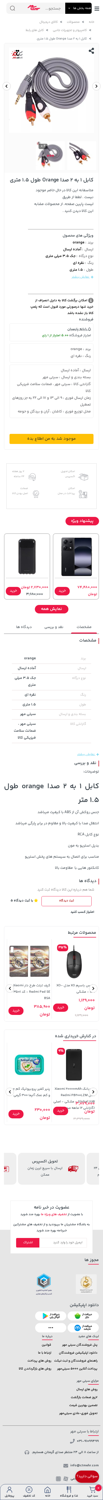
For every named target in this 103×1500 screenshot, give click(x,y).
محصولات (73, 22)
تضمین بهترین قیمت (83, 1405)
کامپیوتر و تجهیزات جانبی (70, 30)
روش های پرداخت (39, 1360)
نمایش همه (51, 609)
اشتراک (28, 1242)
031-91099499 (88, 1441)
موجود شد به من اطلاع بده (51, 438)
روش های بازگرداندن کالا (35, 1368)
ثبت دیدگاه (66, 900)
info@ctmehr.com (84, 1465)
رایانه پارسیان (77, 329)
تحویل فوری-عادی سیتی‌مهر (78, 1413)
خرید (62, 591)
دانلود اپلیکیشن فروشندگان (78, 1352)
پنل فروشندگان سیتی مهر (79, 1345)
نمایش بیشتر (81, 277)
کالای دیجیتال (48, 22)
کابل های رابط (35, 30)
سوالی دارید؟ (87, 1476)
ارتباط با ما (44, 1352)
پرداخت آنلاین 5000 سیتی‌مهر (77, 1368)
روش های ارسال (86, 1389)
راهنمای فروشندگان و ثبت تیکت (75, 1360)
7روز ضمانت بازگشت (84, 1397)
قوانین (46, 1345)
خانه (91, 22)
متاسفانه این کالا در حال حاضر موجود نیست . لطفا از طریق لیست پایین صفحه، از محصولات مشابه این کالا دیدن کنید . (63, 201)
